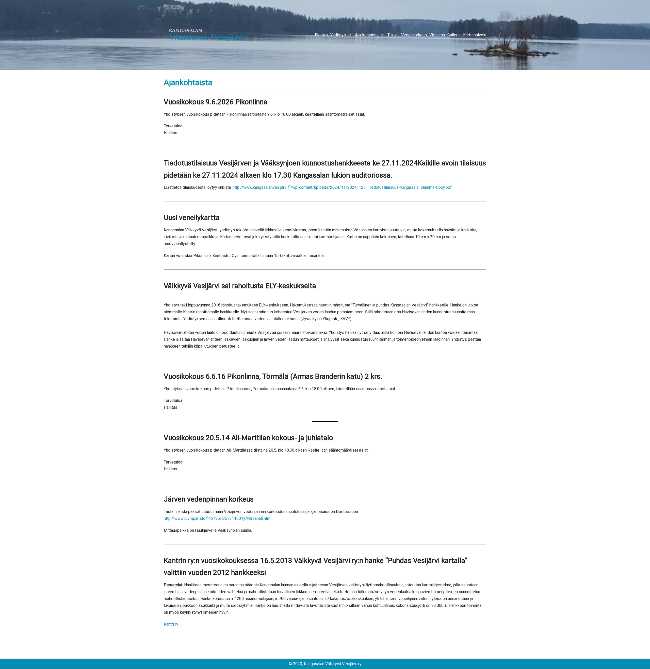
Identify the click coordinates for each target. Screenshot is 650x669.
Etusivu (321, 34)
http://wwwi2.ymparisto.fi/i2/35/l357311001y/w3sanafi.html (217, 518)
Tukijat (393, 34)
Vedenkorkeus (414, 34)
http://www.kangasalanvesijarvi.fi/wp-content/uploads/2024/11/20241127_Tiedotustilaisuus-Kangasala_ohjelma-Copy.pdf (342, 187)
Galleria (454, 34)
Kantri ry (171, 624)
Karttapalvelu (474, 34)
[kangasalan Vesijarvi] (208, 35)
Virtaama (437, 34)
